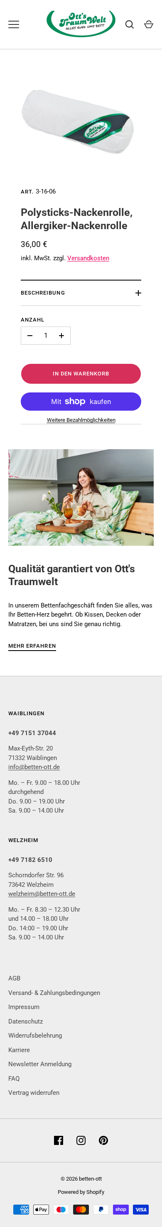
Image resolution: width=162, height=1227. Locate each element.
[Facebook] (58, 1140)
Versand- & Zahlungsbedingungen (54, 993)
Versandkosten (88, 258)
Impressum (23, 1007)
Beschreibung (43, 293)
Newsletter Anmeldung (39, 1064)
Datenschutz (25, 1021)
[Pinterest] (103, 1140)
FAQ (14, 1078)
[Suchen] (129, 24)
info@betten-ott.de (34, 767)
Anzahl (32, 320)
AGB (14, 978)
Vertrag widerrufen (33, 1092)
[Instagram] (81, 1140)
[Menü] (14, 24)
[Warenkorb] (149, 24)
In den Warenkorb (81, 373)
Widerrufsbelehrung (35, 1035)
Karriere (19, 1050)
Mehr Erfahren (32, 646)
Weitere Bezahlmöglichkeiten (81, 420)
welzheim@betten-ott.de (41, 894)
